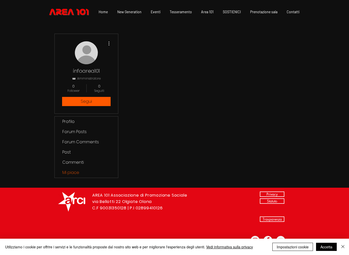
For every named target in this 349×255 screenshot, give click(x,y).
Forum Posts (74, 132)
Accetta (326, 246)
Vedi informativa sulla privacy (229, 246)
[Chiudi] (343, 247)
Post (66, 152)
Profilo (68, 121)
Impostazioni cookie (293, 246)
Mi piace (70, 172)
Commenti (73, 162)
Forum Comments (80, 142)
